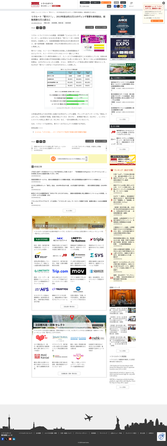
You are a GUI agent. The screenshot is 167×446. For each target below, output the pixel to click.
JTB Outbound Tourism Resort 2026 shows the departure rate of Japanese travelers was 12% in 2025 (122, 367)
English (123, 2)
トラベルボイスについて (25, 433)
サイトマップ (103, 433)
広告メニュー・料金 (116, 433)
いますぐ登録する (157, 21)
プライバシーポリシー (81, 433)
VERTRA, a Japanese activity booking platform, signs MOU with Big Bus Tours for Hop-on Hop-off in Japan (122, 381)
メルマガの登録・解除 (51, 433)
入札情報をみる (85, 2)
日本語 (116, 2)
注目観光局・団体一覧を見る (69, 373)
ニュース (38, 12)
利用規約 (93, 433)
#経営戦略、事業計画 (57, 23)
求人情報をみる (95, 2)
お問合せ (151, 433)
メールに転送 (89, 27)
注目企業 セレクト (45, 226)
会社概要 (38, 433)
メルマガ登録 (106, 2)
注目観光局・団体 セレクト (50, 325)
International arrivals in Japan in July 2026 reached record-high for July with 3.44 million (122, 374)
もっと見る (69, 210)
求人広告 (142, 433)
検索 (109, 6)
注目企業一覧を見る (69, 306)
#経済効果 (68, 23)
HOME (33, 12)
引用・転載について (66, 433)
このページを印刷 (101, 27)
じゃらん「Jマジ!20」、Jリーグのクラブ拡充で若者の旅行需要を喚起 (61, 132)
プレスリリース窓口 (131, 433)
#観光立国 (46, 23)
